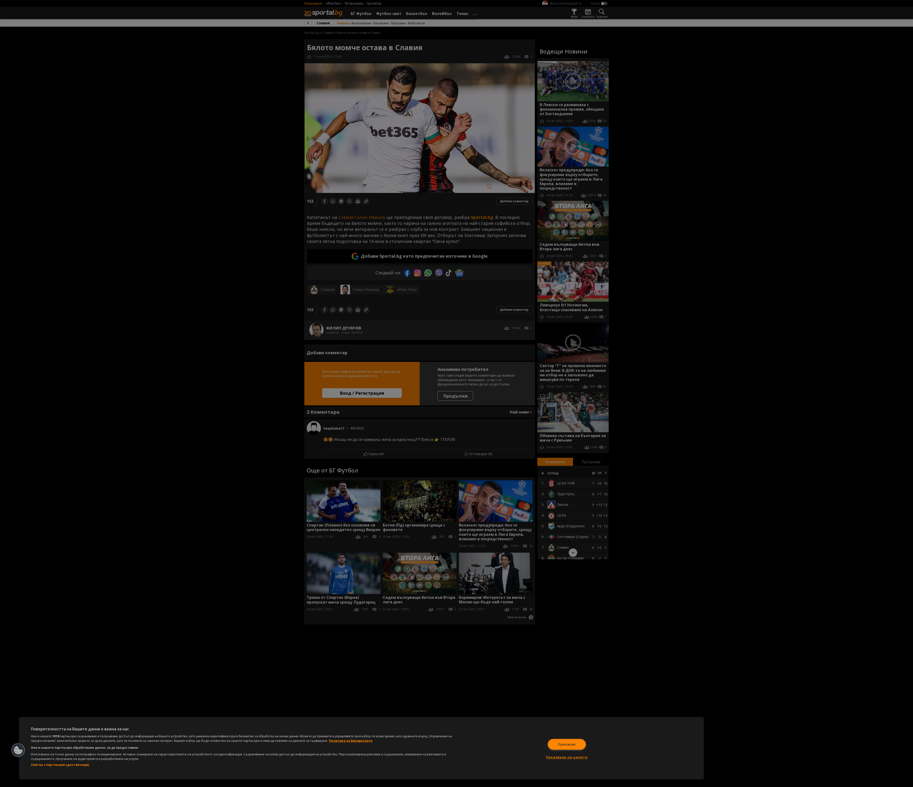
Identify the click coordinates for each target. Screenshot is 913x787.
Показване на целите (567, 757)
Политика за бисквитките (350, 740)
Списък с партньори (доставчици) (60, 764)
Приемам (567, 744)
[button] (18, 750)
